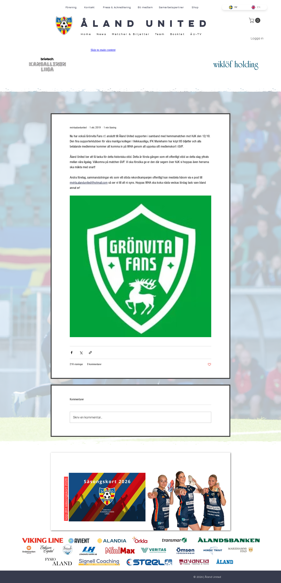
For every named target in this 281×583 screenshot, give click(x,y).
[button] (255, 20)
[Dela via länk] (90, 352)
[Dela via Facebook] (71, 352)
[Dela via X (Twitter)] (81, 352)
